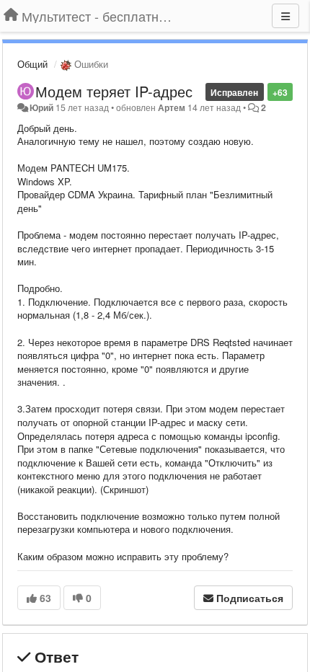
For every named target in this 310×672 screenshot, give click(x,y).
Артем (171, 107)
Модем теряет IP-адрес (113, 91)
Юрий (41, 107)
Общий (32, 64)
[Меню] (285, 16)
